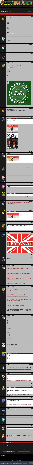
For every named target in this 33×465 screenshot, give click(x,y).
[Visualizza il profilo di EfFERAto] (3, 225)
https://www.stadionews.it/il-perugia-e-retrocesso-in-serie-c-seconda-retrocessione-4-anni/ (17, 283)
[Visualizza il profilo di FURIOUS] (1, 11)
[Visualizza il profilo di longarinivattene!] (3, 168)
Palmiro (3, 386)
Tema (15, 460)
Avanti (7, 442)
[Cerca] (32, 5)
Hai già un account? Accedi (25, 4)
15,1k (3, 228)
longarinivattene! (3, 166)
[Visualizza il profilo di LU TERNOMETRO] (3, 354)
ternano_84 (3, 343)
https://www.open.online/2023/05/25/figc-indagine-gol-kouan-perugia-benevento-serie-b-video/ (17, 296)
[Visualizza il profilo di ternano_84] (3, 345)
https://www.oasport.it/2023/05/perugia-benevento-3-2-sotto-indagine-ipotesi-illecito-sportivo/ (17, 294)
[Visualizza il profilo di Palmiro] (3, 388)
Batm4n (13, 193)
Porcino (3, 117)
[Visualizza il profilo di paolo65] (3, 436)
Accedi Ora (24, 451)
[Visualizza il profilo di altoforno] (3, 376)
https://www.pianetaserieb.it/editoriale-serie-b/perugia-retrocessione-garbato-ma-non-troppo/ (17, 268)
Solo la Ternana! (9, 11)
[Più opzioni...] (32, 16)
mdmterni (3, 192)
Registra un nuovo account (9, 451)
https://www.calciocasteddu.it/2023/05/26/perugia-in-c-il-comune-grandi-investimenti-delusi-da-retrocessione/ (19, 271)
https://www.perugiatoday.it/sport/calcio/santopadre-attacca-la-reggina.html (15, 305)
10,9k (3, 59)
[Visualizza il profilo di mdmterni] (3, 194)
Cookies (20, 460)
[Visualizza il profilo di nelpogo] (3, 186)
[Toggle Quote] (7, 118)
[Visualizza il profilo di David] (3, 65)
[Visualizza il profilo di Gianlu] (3, 177)
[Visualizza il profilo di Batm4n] (3, 56)
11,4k (3, 68)
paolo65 (3, 434)
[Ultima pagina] (8, 14)
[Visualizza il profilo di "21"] (3, 419)
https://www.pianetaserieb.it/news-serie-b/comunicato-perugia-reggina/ (15, 303)
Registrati (31, 4)
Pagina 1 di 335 (11, 442)
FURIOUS (3, 16)
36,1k (3, 370)
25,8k (3, 238)
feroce (3, 257)
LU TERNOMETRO (3, 352)
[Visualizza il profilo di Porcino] (3, 119)
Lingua (12, 460)
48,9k (3, 379)
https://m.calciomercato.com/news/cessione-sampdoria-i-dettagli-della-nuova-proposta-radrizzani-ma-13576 (19, 369)
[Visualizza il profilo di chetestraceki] (3, 38)
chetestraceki (13, 118)
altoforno (3, 373)
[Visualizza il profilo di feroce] (3, 259)
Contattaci (18, 460)
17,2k (3, 159)
